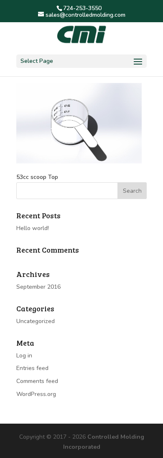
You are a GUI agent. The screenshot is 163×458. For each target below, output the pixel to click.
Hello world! (32, 228)
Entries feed (32, 368)
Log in (24, 356)
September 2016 (38, 287)
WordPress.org (36, 394)
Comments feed (37, 381)
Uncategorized (35, 321)
